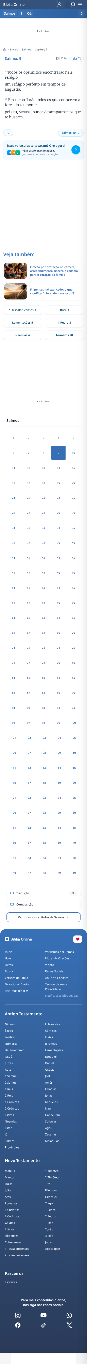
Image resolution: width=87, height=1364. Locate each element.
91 (13, 708)
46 (13, 573)
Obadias (50, 1089)
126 (13, 813)
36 (13, 543)
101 (13, 738)
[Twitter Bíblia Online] (69, 1325)
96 (13, 723)
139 (58, 842)
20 (73, 483)
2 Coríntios (12, 1216)
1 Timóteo (51, 1171)
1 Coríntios (12, 1210)
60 (73, 603)
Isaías (49, 1037)
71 (13, 648)
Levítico (10, 1037)
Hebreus (51, 1197)
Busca (9, 971)
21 (13, 498)
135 (73, 828)
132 (28, 828)
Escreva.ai (11, 1282)
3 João (49, 1236)
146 (13, 872)
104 (58, 738)
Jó (6, 1134)
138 (43, 842)
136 (13, 842)
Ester (8, 1128)
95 (73, 708)
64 (58, 618)
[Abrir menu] (80, 4)
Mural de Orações (57, 958)
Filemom (51, 1190)
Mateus (10, 1171)
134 (58, 828)
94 (58, 708)
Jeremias (51, 1043)
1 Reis (9, 1089)
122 (28, 798)
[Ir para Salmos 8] (8, 132)
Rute (8, 1069)
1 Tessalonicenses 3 (22, 310)
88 (43, 693)
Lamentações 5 (22, 322)
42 (28, 558)
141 (13, 857)
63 (43, 618)
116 (13, 783)
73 (43, 648)
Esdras (9, 1115)
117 (28, 783)
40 (73, 543)
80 (73, 663)
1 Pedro (50, 1210)
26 (13, 513)
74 (58, 648)
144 (58, 857)
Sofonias (51, 1121)
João (8, 1190)
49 (58, 573)
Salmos (26, 49)
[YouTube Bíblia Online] (43, 1315)
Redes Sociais (54, 971)
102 (28, 738)
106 (13, 753)
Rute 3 (64, 310)
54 (58, 588)
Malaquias (52, 1141)
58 (43, 603)
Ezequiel (51, 1056)
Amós (49, 1082)
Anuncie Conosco (56, 978)
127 (28, 813)
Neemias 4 (22, 335)
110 (73, 753)
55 (73, 588)
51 (13, 588)
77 (28, 663)
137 (28, 842)
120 (73, 783)
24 (58, 498)
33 (43, 528)
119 (58, 783)
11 (13, 468)
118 (43, 783)
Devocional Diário (17, 984)
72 (28, 648)
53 (43, 588)
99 (58, 723)
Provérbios (12, 1147)
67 (28, 633)
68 (43, 633)
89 (58, 693)
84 (58, 678)
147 (28, 872)
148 (43, 872)
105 (73, 738)
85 (73, 678)
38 (43, 543)
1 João (49, 1223)
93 (43, 708)
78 (43, 663)
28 (43, 513)
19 (58, 483)
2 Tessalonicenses (17, 1255)
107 (28, 753)
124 (58, 798)
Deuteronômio (14, 1050)
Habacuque (53, 1115)
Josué (8, 1056)
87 (28, 693)
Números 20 (64, 335)
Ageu (48, 1128)
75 (73, 648)
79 (58, 663)
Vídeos (49, 965)
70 (73, 633)
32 (28, 528)
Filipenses (11, 1236)
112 (28, 768)
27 (28, 513)
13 (43, 468)
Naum (49, 1108)
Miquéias (51, 1102)
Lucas (9, 1184)
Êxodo (9, 1031)
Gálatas (10, 1223)
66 (13, 633)
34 (58, 528)
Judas (49, 1242)
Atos (8, 1197)
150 (73, 872)
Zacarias (50, 1134)
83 (43, 678)
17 (28, 483)
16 (13, 483)
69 (58, 633)
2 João (49, 1229)
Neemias (11, 1121)
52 (28, 588)
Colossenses (13, 1242)
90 (73, 693)
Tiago (49, 1203)
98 (43, 723)
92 (28, 708)
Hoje (8, 958)
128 (43, 813)
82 (28, 678)
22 (28, 498)
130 (73, 813)
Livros (14, 49)
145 (73, 857)
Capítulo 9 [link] (41, 49)
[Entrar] (59, 4)
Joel (47, 1076)
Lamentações (54, 1050)
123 (43, 798)
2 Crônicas (12, 1108)
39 (58, 543)
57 (28, 603)
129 (58, 813)
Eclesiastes (52, 1024)
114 (58, 768)
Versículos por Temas (59, 952)
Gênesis (10, 1024)
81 (13, 678)
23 (43, 498)
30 (73, 513)
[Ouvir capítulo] (81, 13)
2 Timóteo (51, 1177)
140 (73, 842)
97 (28, 723)
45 (73, 558)
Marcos (10, 1177)
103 (43, 738)
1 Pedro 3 (64, 322)
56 (13, 603)
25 (73, 498)
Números (11, 1043)
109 (58, 753)
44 (58, 558)
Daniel (49, 1063)
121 (13, 798)
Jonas (48, 1095)
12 (28, 468)
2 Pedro (50, 1216)
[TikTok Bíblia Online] (43, 1325)
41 (13, 558)
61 (13, 618)
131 (13, 828)
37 (28, 543)
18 (43, 483)
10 (73, 453)
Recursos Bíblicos (17, 991)
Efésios (9, 1229)
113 (43, 768)
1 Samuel (11, 1076)
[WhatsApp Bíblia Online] (69, 1315)
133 (43, 828)
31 (13, 528)
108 (43, 753)
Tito (47, 1184)
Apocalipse (52, 1249)
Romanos (11, 1203)
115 (73, 768)
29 (58, 513)
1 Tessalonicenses (17, 1249)
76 (13, 663)
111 (13, 768)
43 (43, 558)
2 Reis (9, 1095)
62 (28, 618)
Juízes (9, 1063)
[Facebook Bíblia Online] (18, 1325)
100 (73, 723)
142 (28, 857)
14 (58, 468)
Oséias (49, 1069)
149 (58, 872)
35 (73, 528)
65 (73, 618)
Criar (64, 58)
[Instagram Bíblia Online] (18, 1315)
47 (28, 573)
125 (73, 798)
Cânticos (51, 1031)
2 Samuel (11, 1082)
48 (43, 573)
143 (43, 857)
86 (13, 693)
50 (73, 573)
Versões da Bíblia (16, 978)
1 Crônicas (12, 1102)
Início (8, 952)
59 (58, 603)
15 (73, 468)
